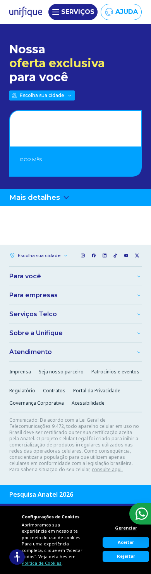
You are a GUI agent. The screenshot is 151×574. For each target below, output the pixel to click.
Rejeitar (126, 556)
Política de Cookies (42, 563)
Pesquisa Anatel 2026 (41, 494)
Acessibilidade (88, 403)
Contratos (54, 390)
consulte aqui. (107, 469)
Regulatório (22, 390)
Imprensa (20, 371)
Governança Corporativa (36, 403)
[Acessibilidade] (17, 557)
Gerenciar (126, 528)
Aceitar (126, 542)
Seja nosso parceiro (61, 371)
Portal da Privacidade (96, 390)
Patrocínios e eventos (115, 371)
